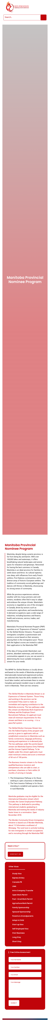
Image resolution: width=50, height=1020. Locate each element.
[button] (40, 6)
